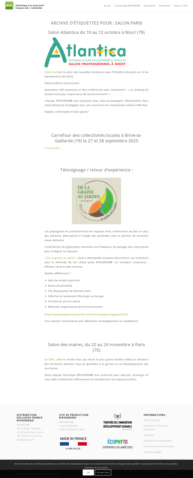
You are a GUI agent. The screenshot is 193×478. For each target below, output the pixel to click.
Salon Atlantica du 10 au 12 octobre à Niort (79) (96, 32)
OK (88, 472)
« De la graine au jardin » (61, 258)
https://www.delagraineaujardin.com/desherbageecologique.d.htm (86, 314)
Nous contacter (152, 420)
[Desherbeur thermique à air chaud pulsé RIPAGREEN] (24, 5)
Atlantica (50, 72)
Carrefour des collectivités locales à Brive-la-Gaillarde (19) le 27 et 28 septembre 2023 (96, 138)
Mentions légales (153, 452)
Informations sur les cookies (159, 446)
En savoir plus (103, 472)
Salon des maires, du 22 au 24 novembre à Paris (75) (96, 347)
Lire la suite (52, 148)
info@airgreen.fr (25, 439)
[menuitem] (107, 5)
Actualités (149, 435)
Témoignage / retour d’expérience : (96, 170)
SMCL (52, 359)
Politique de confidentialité (158, 440)
